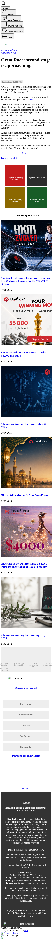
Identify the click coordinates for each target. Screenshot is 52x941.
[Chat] (26, 935)
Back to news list (9, 158)
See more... (26, 788)
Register (26, 153)
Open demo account (30, 72)
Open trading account (11, 72)
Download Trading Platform (26, 756)
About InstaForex (9, 50)
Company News (8, 53)
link (31, 99)
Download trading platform (15, 200)
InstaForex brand (13, 808)
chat (26, 930)
